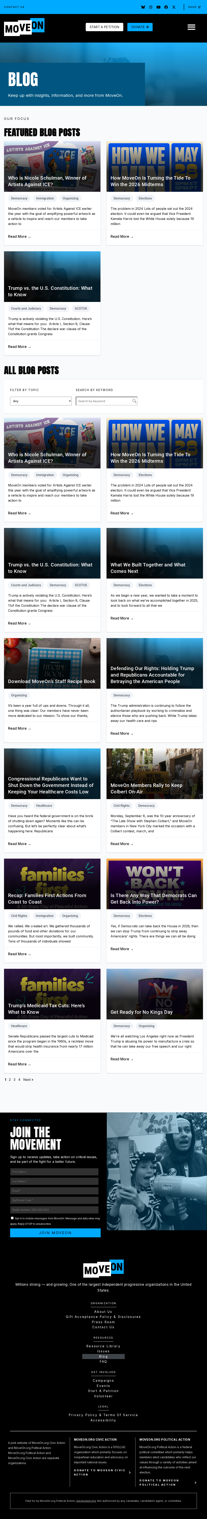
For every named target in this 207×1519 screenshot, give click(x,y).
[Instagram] (151, 7)
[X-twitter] (174, 7)
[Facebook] (166, 7)
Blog (103, 1356)
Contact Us (14, 7)
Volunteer (103, 1396)
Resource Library (103, 1346)
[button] (191, 27)
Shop (192, 7)
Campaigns (103, 1381)
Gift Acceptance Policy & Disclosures (103, 1317)
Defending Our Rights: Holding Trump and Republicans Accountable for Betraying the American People (152, 675)
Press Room (103, 1322)
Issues (103, 1351)
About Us (103, 1312)
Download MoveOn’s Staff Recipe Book (51, 681)
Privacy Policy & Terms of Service (103, 1415)
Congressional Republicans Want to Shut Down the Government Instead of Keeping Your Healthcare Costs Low (50, 785)
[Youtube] (158, 7)
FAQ (103, 1361)
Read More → (19, 237)
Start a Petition (103, 1391)
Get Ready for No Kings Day (142, 1012)
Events (103, 1386)
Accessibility (104, 1420)
